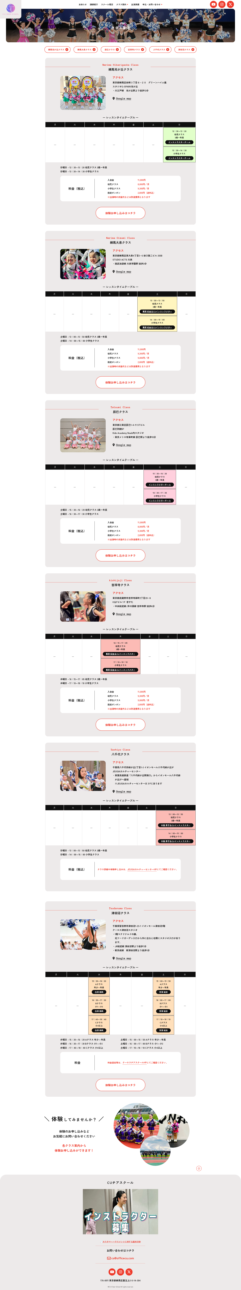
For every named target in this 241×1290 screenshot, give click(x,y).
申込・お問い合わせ (151, 4)
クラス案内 (121, 4)
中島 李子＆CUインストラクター (175, 825)
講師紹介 (94, 4)
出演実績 (135, 4)
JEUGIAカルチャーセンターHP (142, 869)
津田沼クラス (184, 49)
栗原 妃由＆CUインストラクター (157, 311)
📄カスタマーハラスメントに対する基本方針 (120, 1241)
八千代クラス (159, 49)
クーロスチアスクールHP (135, 1062)
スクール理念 (107, 4)
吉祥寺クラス (134, 49)
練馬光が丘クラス (56, 49)
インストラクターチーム (179, 142)
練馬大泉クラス (84, 49)
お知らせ (83, 4)
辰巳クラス (110, 49)
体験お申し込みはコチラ (120, 213)
